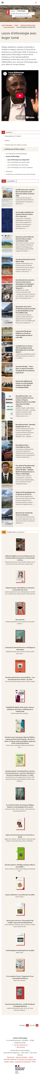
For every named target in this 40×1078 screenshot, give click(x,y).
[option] (20, 197)
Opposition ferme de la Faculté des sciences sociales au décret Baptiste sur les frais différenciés (25, 310)
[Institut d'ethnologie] (7, 12)
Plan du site (11, 1057)
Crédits (31, 1057)
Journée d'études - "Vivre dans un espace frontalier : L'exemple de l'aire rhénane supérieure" (25, 370)
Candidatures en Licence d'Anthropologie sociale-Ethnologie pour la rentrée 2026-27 (25, 349)
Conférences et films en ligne (27, 25)
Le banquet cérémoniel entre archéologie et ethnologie (20, 649)
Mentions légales (21, 1057)
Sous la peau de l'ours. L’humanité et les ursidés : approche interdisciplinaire (20, 922)
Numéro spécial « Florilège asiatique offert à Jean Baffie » (20, 866)
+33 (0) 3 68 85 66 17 (21, 1045)
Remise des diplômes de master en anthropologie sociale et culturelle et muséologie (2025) (24, 384)
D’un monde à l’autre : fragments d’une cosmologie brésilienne (20, 977)
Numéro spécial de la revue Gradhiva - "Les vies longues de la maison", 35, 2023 (20, 678)
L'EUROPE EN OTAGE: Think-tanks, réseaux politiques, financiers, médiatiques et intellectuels (20, 709)
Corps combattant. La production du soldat (20, 895)
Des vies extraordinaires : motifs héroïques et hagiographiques (20, 1005)
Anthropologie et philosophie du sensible (20, 950)
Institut (16, 25)
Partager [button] (22, 1025)
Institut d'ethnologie (7, 25)
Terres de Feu (20, 620)
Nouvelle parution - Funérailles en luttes (23, 446)
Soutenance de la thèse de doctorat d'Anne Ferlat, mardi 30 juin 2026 (25, 239)
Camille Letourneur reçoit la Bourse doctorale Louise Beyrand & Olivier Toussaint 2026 (25, 193)
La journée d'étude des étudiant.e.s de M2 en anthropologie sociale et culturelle (24, 334)
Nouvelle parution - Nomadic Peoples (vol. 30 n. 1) (25, 426)
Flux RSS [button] (32, 1025)
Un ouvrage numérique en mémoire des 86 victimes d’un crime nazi (25, 214)
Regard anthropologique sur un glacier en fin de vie (25, 493)
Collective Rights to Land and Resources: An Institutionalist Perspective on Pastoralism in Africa (20, 558)
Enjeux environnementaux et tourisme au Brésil (20, 836)
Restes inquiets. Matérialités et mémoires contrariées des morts (20, 589)
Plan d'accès (21, 1047)
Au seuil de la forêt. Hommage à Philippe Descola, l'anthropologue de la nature (20, 806)
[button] (35, 2)
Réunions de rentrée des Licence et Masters (24, 514)
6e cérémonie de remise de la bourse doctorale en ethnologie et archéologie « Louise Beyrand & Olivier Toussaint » (25, 284)
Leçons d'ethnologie (9, 27)
